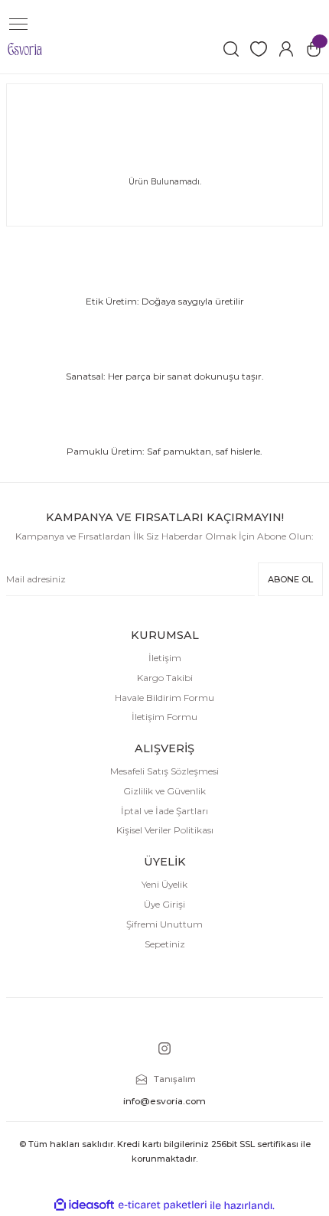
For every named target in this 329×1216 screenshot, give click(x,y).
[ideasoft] (84, 1205)
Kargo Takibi (165, 677)
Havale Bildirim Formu (164, 697)
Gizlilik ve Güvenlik (164, 791)
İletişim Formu (164, 716)
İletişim (164, 657)
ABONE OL (290, 579)
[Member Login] (286, 49)
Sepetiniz (165, 944)
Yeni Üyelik (164, 884)
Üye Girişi (164, 904)
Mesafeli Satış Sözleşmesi (164, 771)
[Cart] (314, 49)
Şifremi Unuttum (164, 924)
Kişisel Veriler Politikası (164, 830)
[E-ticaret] (162, 1205)
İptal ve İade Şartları (164, 811)
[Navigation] (18, 24)
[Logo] (25, 49)
